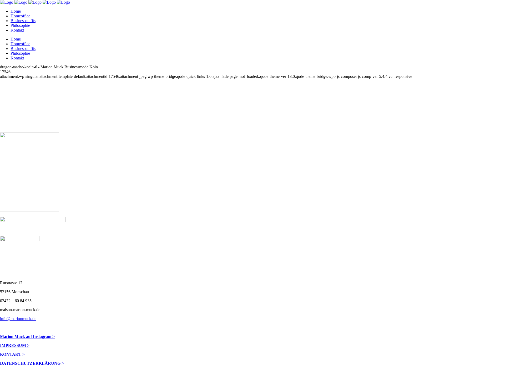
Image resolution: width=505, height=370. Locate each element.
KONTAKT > (12, 354)
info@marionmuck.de (18, 318)
